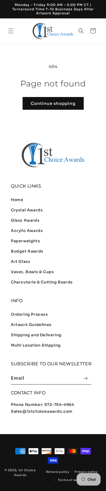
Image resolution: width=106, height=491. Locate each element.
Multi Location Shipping (36, 345)
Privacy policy (86, 472)
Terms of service (72, 480)
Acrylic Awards (27, 230)
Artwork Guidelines (31, 324)
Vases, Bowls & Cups (32, 271)
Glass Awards (25, 220)
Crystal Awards (27, 210)
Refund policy (57, 472)
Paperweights (25, 240)
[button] (11, 31)
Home (17, 199)
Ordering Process (29, 314)
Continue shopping (53, 103)
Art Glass (20, 261)
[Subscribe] (85, 378)
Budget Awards (27, 251)
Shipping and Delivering (36, 334)
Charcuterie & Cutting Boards (42, 282)
